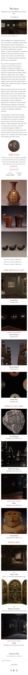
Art (14, 572)
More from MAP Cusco (14, 270)
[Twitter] (13, 670)
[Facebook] (11, 670)
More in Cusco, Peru (14, 406)
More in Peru (14, 542)
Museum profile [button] (14, 169)
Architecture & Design (14, 332)
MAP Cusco (14, 154)
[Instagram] (16, 670)
